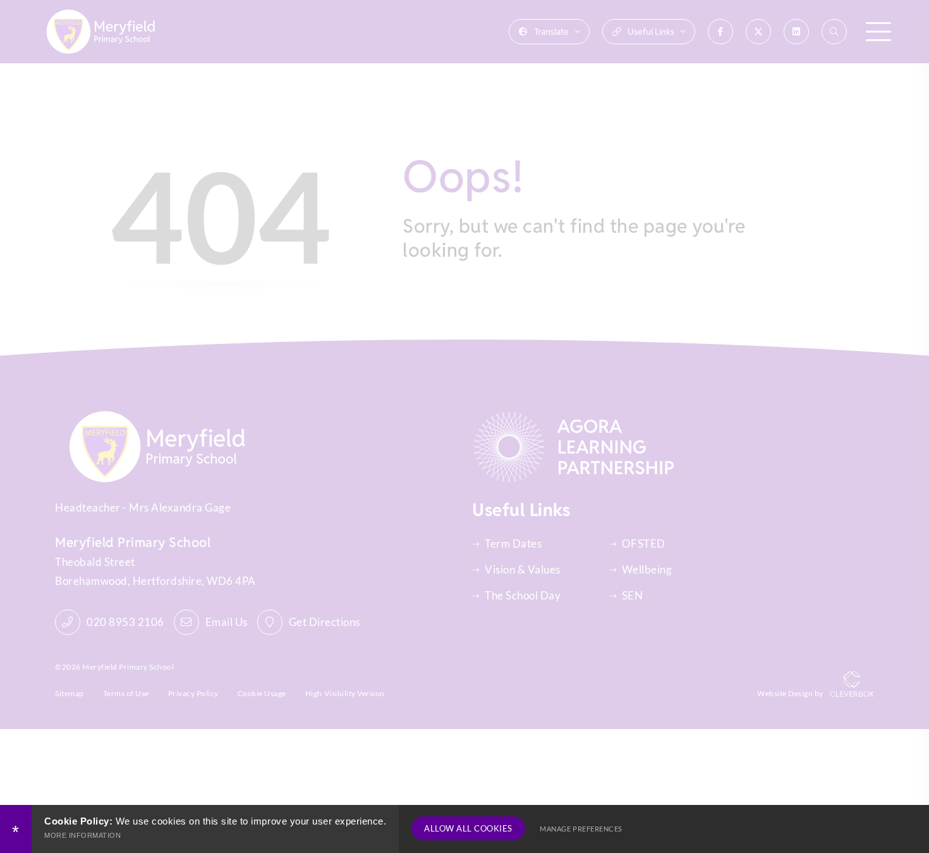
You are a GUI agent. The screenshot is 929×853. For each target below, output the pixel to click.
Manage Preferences (581, 829)
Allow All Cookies (468, 828)
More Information (82, 835)
